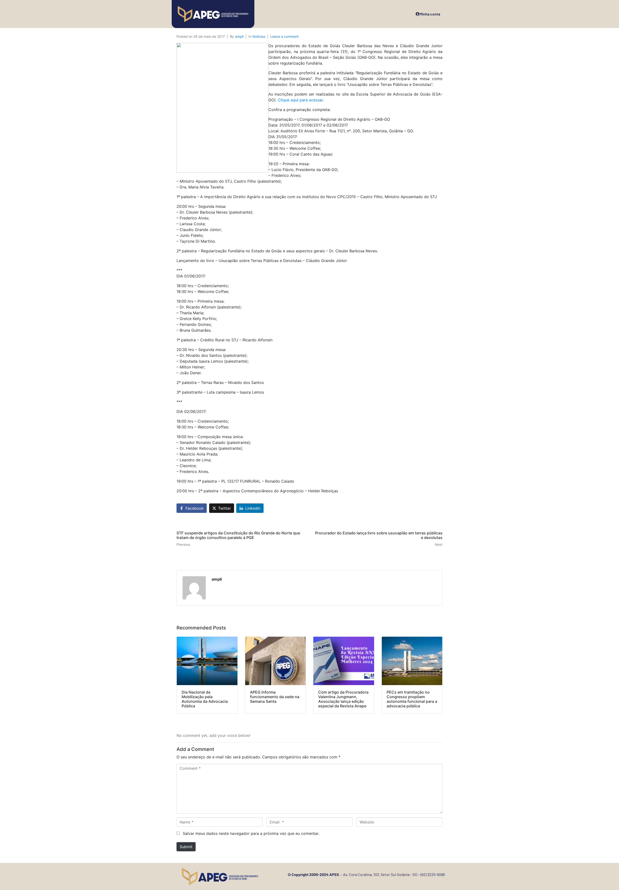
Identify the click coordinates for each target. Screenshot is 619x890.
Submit (186, 846)
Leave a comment (284, 36)
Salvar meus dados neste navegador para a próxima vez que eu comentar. (251, 833)
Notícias (258, 36)
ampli (239, 36)
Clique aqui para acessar (300, 99)
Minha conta (430, 14)
